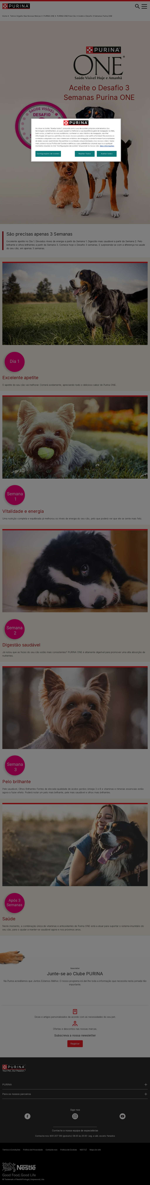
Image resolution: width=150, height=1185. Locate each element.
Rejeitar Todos (85, 154)
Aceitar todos (106, 154)
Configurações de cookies (48, 154)
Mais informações (107, 146)
